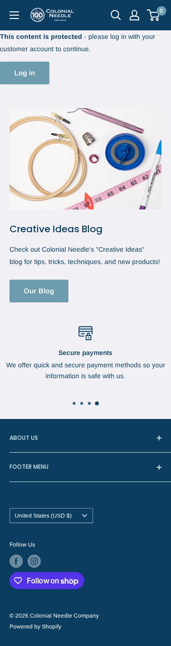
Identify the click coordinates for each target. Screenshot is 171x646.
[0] (154, 15)
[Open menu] (14, 15)
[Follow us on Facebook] (16, 561)
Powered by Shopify (35, 626)
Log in (24, 73)
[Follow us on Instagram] (34, 561)
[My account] (134, 15)
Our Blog (39, 291)
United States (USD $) (43, 515)
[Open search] (116, 15)
